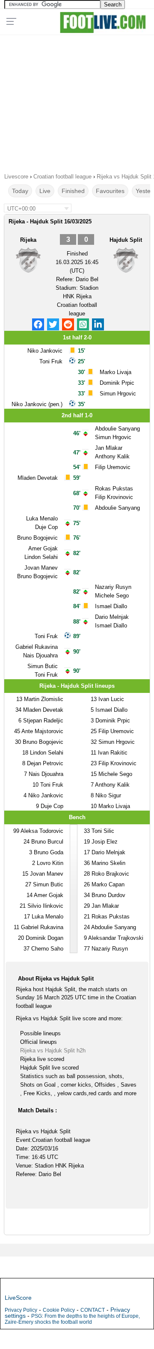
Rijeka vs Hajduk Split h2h (53, 1050)
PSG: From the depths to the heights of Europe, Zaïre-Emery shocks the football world (72, 1319)
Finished (73, 190)
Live (44, 190)
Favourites (110, 190)
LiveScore (18, 1297)
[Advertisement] (77, 101)
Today (20, 190)
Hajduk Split (126, 240)
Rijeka (28, 240)
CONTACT (92, 1310)
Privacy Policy (21, 1310)
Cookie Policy (59, 1310)
